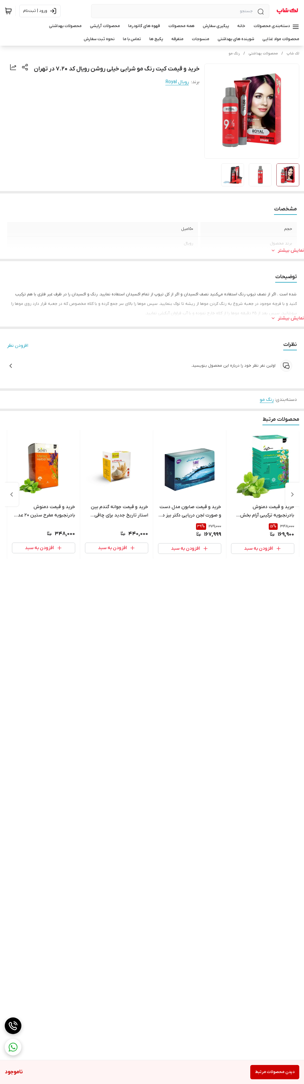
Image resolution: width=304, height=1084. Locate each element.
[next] (11, 494)
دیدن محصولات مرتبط (274, 1072)
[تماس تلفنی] (13, 1025)
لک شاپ (292, 53)
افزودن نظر (17, 346)
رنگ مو (234, 53)
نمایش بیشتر (291, 250)
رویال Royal (177, 82)
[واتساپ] (13, 1047)
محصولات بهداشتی (263, 53)
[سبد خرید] (8, 11)
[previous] (292, 494)
